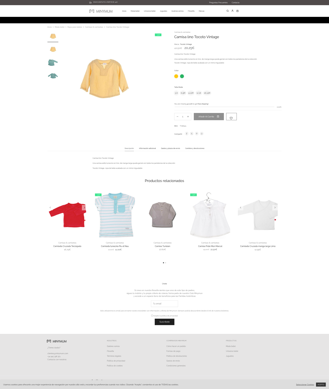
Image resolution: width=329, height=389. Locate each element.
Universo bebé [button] (150, 11)
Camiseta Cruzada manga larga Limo (258, 246)
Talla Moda (178, 87)
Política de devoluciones (176, 356)
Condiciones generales (176, 366)
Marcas (201, 11)
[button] (50, 207)
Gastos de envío (173, 361)
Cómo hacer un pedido (176, 346)
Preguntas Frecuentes (218, 2)
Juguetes (230, 356)
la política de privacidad (168, 316)
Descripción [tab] (129, 148)
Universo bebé (232, 351)
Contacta (235, 2)
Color (176, 70)
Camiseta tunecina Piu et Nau (115, 246)
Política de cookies (115, 366)
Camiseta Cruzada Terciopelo (67, 246)
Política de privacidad (116, 361)
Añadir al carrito (207, 116)
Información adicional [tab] (147, 148)
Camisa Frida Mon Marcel (210, 246)
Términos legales (114, 356)
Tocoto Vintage (186, 44)
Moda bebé (59, 27)
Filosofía (191, 11)
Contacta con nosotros (56, 359)
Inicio (124, 11)
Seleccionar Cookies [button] (305, 384)
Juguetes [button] (163, 11)
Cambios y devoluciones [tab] (194, 148)
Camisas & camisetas (94, 27)
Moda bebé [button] (135, 11)
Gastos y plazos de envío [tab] (170, 148)
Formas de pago (173, 351)
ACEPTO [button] (321, 385)
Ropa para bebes (74, 27)
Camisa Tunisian (162, 246)
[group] (67, 215)
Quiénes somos (177, 11)
